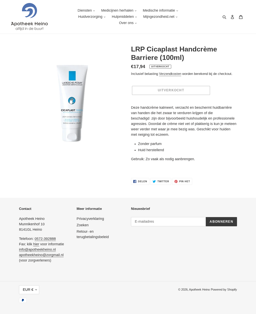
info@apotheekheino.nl (37, 250)
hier (36, 244)
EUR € (28, 290)
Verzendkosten (170, 74)
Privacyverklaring (90, 219)
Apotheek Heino (199, 289)
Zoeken (83, 225)
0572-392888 (45, 239)
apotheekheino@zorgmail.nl (41, 255)
